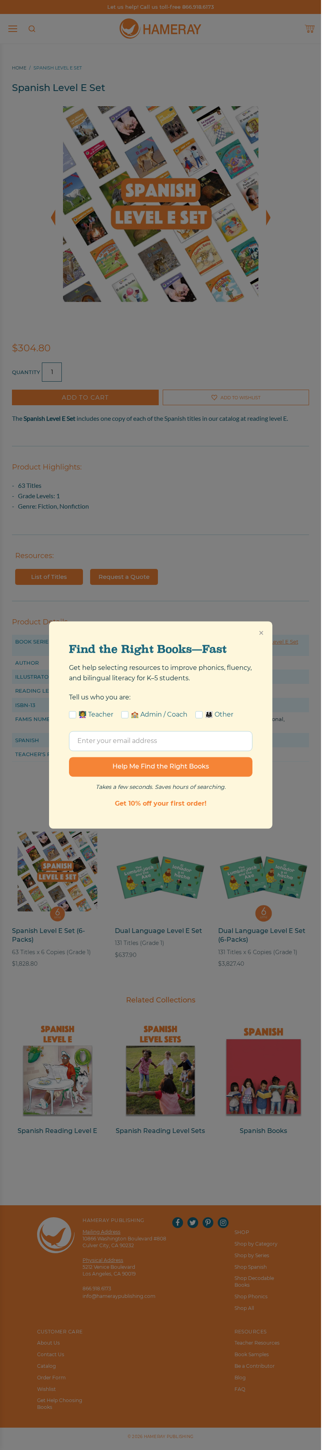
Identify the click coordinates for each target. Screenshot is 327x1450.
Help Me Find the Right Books (160, 767)
